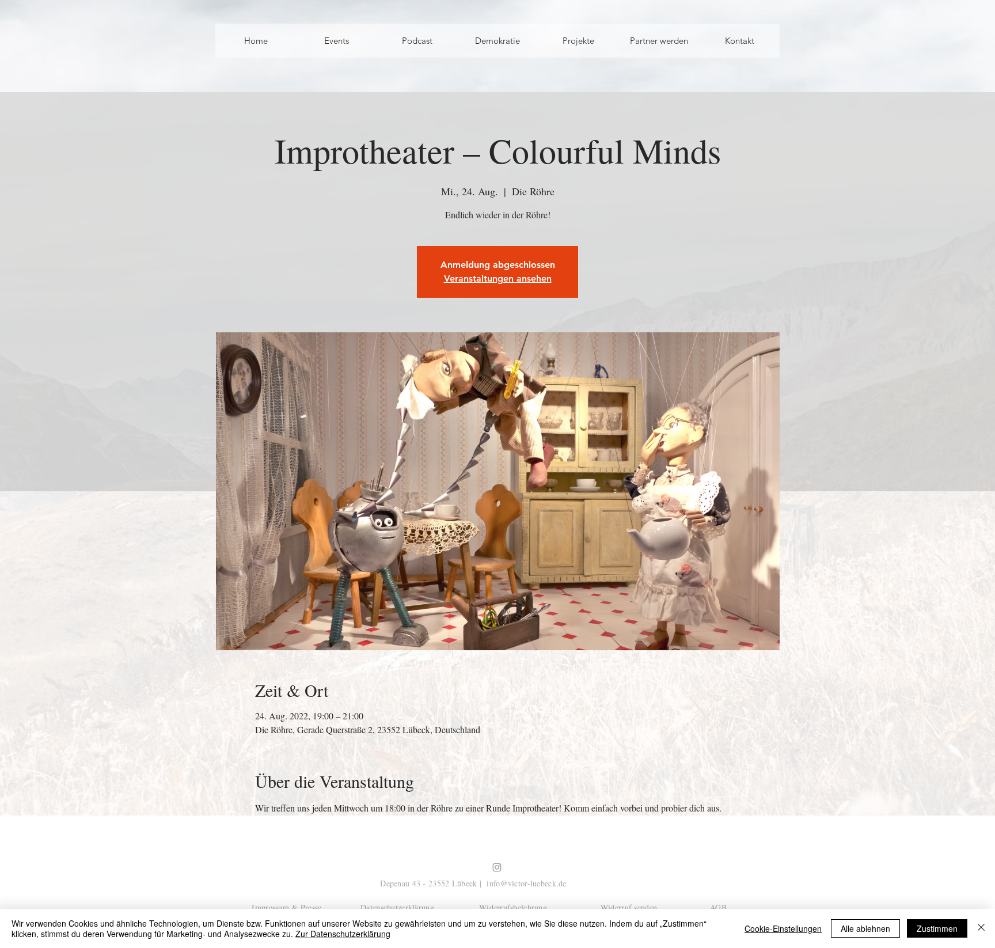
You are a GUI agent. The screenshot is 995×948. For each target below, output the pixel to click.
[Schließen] (981, 928)
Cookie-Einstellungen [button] (783, 928)
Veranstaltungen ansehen (498, 278)
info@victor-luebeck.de (526, 883)
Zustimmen (937, 928)
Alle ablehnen (865, 928)
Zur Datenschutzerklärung (342, 933)
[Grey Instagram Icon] (497, 867)
